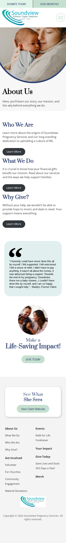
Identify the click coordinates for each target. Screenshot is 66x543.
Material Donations (16, 490)
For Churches (12, 472)
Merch (40, 476)
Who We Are (12, 442)
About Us (11, 428)
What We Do (12, 435)
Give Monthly (49, 4)
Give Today (33, 359)
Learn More (13, 151)
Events (40, 428)
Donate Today (16, 4)
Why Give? (11, 449)
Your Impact (44, 448)
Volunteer (10, 464)
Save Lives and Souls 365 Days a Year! (48, 466)
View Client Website (33, 409)
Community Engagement (12, 481)
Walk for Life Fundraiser (43, 438)
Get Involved (13, 458)
